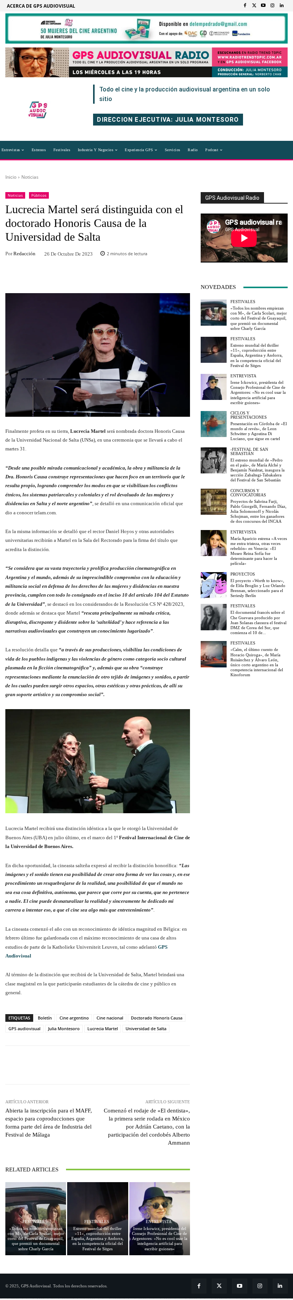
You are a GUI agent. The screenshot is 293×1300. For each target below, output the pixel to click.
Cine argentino (74, 1018)
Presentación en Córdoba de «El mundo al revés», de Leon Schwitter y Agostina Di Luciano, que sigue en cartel (258, 431)
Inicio (10, 177)
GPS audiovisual (24, 1028)
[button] (239, 150)
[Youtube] (263, 5)
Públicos (39, 195)
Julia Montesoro (64, 1028)
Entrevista (159, 1222)
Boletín (45, 1018)
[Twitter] (254, 5)
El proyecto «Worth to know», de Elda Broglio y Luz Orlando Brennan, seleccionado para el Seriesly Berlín (257, 588)
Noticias (30, 177)
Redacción (24, 253)
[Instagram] (272, 5)
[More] (148, 277)
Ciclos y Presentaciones (248, 415)
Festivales (35, 1222)
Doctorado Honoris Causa (156, 1018)
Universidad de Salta (146, 1028)
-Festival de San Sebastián (249, 451)
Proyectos (242, 574)
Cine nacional (110, 1018)
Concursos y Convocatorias (248, 493)
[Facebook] (245, 5)
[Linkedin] (281, 5)
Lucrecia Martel (102, 1028)
